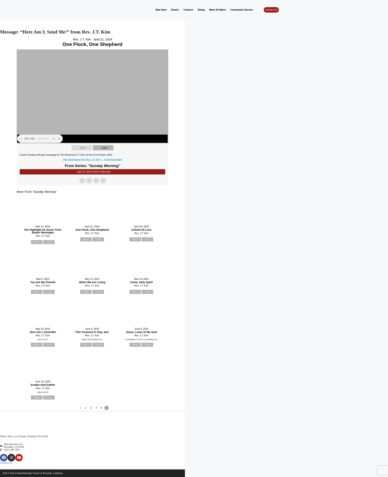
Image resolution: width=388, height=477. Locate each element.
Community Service (242, 9)
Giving (201, 9)
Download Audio (113, 159)
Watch (83, 147)
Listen (104, 147)
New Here (161, 9)
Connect (188, 9)
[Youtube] (19, 457)
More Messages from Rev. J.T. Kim (81, 159)
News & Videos (217, 9)
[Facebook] (4, 457)
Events (175, 9)
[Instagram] (11, 457)
